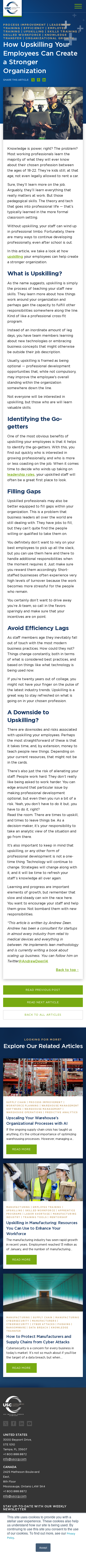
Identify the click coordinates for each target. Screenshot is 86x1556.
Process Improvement (24, 24)
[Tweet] (33, 79)
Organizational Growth (49, 38)
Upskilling (34, 31)
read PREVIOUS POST (43, 989)
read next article (43, 1002)
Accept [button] (43, 1547)
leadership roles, (21, 475)
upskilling (15, 257)
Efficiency (34, 28)
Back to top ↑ (67, 970)
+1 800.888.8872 (15, 1454)
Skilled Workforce (22, 34)
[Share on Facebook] (38, 79)
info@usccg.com (15, 1459)
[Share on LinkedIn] (44, 79)
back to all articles (43, 1014)
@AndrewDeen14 (33, 961)
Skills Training (62, 31)
